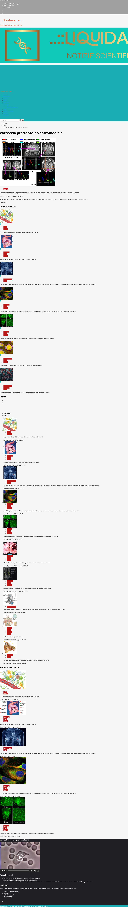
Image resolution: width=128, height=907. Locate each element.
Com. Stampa (7, 106)
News (5, 227)
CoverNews (36, 906)
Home (5, 95)
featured (30, 888)
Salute (5, 98)
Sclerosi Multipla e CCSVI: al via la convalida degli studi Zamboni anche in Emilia (27, 588)
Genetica (6, 102)
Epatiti (26, 888)
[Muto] (35, 871)
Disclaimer (6, 7)
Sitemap (5, 893)
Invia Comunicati (8, 5)
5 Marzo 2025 (18, 539)
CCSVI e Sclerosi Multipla (11, 4)
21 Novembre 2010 (20, 566)
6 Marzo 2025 (18, 514)
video (74, 888)
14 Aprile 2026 (18, 440)
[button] (20, 857)
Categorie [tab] (7, 413)
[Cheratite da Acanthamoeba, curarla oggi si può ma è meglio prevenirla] (6, 353)
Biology (14, 888)
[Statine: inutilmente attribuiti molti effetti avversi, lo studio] (6, 247)
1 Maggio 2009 (19, 640)
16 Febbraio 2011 (20, 591)
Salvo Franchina (5, 196)
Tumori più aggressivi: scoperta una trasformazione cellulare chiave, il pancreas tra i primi (27, 338)
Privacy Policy (7, 896)
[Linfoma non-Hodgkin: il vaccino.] (10, 626)
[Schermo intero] (38, 871)
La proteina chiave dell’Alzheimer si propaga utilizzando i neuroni (19, 232)
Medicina (6, 97)
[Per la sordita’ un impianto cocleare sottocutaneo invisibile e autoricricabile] (10, 653)
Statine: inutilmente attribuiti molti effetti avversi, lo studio (18, 259)
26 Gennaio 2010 (20, 613)
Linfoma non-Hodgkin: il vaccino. (13, 637)
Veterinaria (70, 888)
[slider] (18, 870)
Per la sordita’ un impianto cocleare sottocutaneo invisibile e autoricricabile (26, 660)
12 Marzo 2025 (19, 489)
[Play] (2, 871)
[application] (20, 857)
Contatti (6, 115)
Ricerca (5, 100)
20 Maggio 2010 (19, 663)
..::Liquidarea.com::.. (11, 20)
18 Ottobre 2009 (16, 196)
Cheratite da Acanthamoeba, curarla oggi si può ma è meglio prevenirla (21, 365)
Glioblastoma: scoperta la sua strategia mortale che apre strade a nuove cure (26, 563)
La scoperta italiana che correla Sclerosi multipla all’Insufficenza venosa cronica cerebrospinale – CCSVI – (34, 609)
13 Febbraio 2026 (19, 465)
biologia (6, 104)
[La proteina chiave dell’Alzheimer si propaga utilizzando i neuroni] (6, 222)
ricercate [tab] (6, 415)
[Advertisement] (64, 77)
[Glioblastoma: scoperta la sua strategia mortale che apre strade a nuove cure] (10, 554)
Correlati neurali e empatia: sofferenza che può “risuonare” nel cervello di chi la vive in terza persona (39, 193)
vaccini (5, 113)
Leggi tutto (3, 202)
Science (56, 888)
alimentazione (8, 111)
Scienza (5, 109)
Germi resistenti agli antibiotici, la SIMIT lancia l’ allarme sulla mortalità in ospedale (25, 392)
